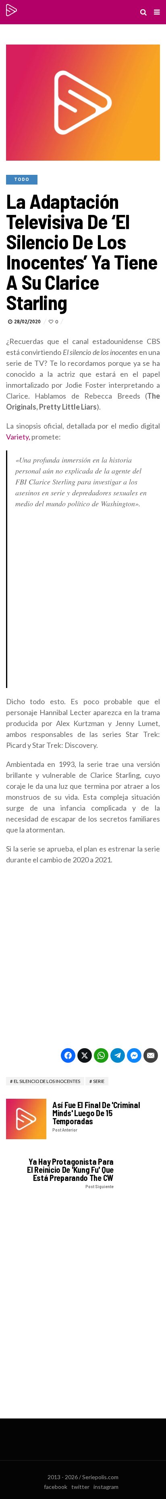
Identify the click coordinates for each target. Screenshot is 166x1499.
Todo (21, 179)
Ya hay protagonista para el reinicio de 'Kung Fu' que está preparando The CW (70, 1173)
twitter (80, 1486)
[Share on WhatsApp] (101, 1055)
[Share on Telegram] (117, 1055)
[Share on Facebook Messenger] (134, 1055)
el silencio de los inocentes (47, 1081)
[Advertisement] (83, 600)
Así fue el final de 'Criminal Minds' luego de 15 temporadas (96, 1116)
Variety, (18, 436)
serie (98, 1081)
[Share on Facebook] (68, 1055)
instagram (105, 1486)
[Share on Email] (150, 1055)
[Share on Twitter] (84, 1055)
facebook (55, 1486)
